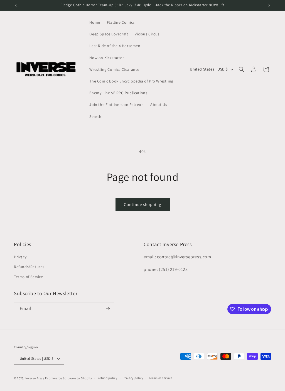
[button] (241, 69)
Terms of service (160, 378)
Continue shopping (142, 204)
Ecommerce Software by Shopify (68, 378)
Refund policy (107, 378)
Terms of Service (28, 276)
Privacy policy (133, 378)
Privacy (20, 256)
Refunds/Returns (29, 266)
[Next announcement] (269, 5)
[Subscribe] (108, 308)
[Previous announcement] (16, 5)
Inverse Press (35, 378)
